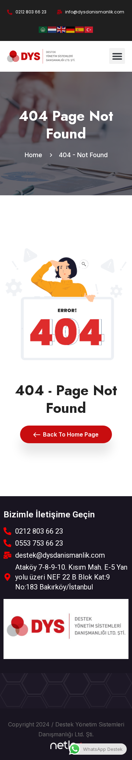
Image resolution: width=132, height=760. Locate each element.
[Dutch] (52, 28)
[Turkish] (89, 28)
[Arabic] (43, 28)
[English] (61, 28)
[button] (117, 56)
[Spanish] (79, 28)
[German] (70, 28)
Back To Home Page (71, 434)
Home (35, 155)
